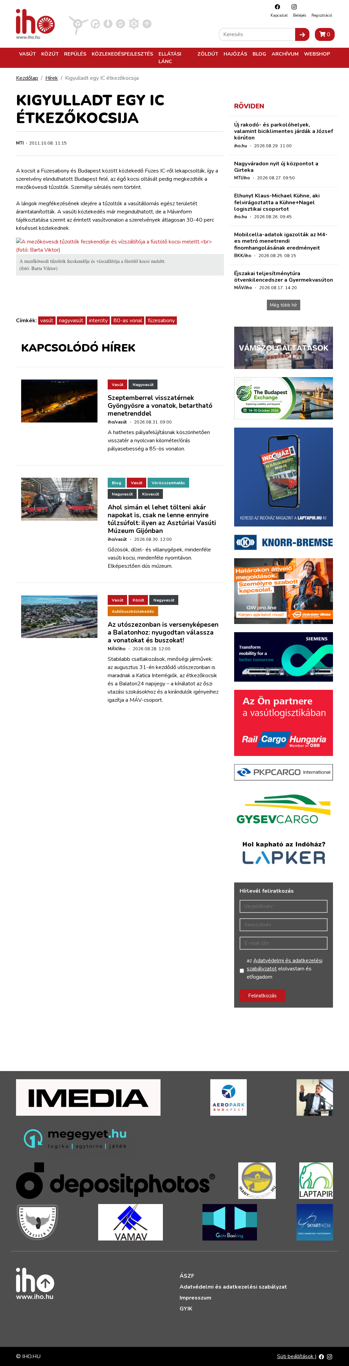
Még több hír (283, 305)
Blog (259, 53)
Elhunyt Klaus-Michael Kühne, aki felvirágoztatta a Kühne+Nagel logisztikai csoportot (277, 202)
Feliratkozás (262, 995)
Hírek (51, 78)
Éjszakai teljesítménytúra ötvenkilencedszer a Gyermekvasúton (283, 277)
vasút (46, 320)
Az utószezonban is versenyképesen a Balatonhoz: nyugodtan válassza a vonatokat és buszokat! (163, 632)
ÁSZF (187, 1276)
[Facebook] (276, 6)
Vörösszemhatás (168, 483)
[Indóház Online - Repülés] (79, 23)
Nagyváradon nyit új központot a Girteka (276, 167)
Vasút (27, 53)
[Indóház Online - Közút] (95, 23)
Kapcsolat (279, 15)
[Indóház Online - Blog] (107, 23)
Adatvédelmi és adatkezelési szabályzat (233, 1287)
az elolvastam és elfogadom (284, 969)
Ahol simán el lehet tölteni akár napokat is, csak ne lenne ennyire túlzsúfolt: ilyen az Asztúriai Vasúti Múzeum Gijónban (162, 519)
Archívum (285, 53)
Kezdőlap (27, 78)
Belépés (299, 15)
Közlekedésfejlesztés (122, 53)
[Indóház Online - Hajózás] (133, 23)
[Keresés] (302, 34)
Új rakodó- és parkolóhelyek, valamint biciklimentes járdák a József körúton (283, 131)
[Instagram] (292, 6)
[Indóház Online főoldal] (147, 23)
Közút (50, 53)
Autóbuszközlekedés (133, 611)
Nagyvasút (143, 384)
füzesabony (161, 320)
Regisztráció (322, 15)
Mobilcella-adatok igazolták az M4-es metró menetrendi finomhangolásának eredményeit (281, 241)
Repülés (75, 53)
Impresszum (195, 1298)
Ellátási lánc (169, 57)
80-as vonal (127, 320)
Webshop (317, 53)
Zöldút (207, 53)
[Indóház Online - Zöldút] (120, 23)
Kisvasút (150, 494)
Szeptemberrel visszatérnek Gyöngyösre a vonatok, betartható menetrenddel (160, 406)
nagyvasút (71, 320)
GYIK (186, 1308)
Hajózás (235, 53)
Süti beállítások (296, 1356)
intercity (98, 320)
